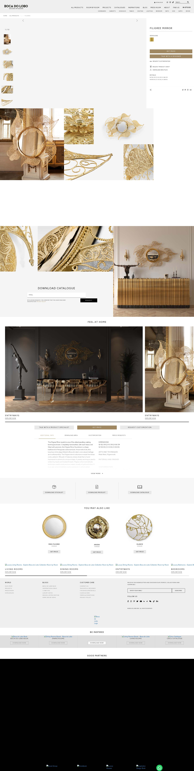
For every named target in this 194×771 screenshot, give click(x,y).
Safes (180, 11)
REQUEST (88, 300)
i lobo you (46, 590)
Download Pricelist (96, 492)
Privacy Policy (85, 597)
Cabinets (112, 11)
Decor (188, 11)
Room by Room (92, 7)
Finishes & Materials (88, 590)
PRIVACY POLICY (41, 301)
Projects (107, 7)
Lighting (149, 11)
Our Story (9, 586)
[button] (186, 375)
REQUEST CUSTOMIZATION (140, 427)
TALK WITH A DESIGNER (171, 56)
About (167, 7)
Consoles (122, 11)
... (21, 15)
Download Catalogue (139, 492)
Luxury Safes (48, 593)
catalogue (159, 2)
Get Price (171, 51)
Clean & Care (85, 593)
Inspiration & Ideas (50, 588)
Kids (173, 11)
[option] (7, 52)
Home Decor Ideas (49, 597)
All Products (77, 7)
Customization (95, 435)
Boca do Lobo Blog (49, 586)
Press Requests (119, 435)
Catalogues (119, 7)
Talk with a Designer (88, 588)
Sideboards (102, 11)
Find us (176, 7)
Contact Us (84, 586)
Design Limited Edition (51, 595)
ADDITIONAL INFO (47, 435)
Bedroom (159, 11)
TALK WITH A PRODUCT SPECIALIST (54, 427)
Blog (145, 7)
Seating (140, 11)
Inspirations (134, 7)
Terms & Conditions (87, 595)
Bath (167, 11)
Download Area (71, 435)
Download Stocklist (54, 492)
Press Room (156, 7)
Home (5, 15)
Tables (131, 11)
